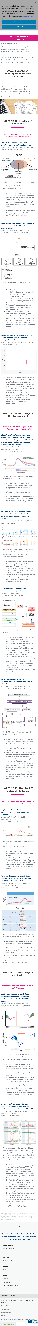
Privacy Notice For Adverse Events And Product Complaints (18, 1319)
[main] (19, 678)
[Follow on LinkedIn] (19, 1227)
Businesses (6, 1282)
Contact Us (6, 1279)
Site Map (3, 1316)
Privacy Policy (5, 1306)
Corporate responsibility (10, 1289)
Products (5, 1270)
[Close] (36, 3)
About (5, 1275)
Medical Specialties (9, 1249)
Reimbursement (8, 1252)
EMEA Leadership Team (10, 1285)
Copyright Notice (6, 1312)
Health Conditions (8, 1261)
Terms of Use (5, 1309)
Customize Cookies (8, 1324)
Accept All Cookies (19, 27)
